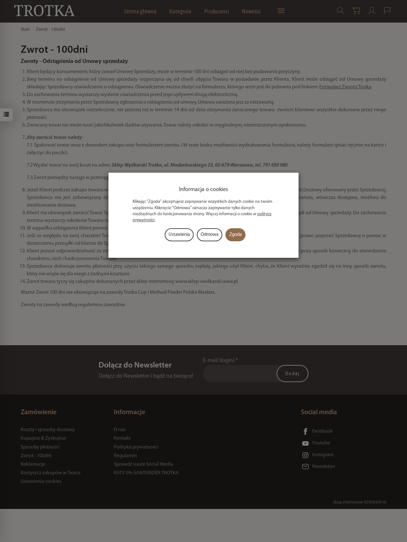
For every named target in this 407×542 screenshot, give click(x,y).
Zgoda (235, 234)
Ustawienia (179, 234)
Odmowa (209, 234)
